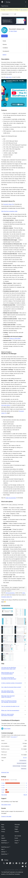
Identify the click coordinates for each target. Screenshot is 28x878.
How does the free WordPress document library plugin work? (8, 668)
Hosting (3, 829)
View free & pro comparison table (9, 211)
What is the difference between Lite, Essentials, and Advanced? (9, 701)
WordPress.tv (5, 842)
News (2, 827)
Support (4, 54)
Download (4, 35)
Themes (16, 827)
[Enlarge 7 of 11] (11, 636)
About (2, 824)
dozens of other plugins (15, 338)
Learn (2, 835)
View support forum (6, 804)
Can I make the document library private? (11, 687)
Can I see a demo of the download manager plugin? (7, 691)
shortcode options (5, 405)
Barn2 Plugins (13, 31)
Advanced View (5, 772)
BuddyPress (4, 854)
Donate (17, 840)
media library (23, 768)
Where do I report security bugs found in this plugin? (7, 715)
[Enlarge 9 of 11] (11, 645)
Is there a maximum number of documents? (11, 683)
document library (23, 760)
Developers (4, 840)
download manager (16, 765)
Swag (17, 842)
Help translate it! (23, 9)
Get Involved (18, 835)
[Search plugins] (15, 14)
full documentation (10, 593)
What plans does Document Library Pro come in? (8, 696)
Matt (3, 849)
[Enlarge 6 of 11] (25, 627)
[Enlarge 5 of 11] (11, 627)
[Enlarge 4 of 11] (25, 618)
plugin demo (9, 77)
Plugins (16, 829)
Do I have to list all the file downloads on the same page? (8, 678)
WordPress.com (5, 847)
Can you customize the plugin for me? (10, 706)
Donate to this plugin (6, 816)
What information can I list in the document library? (7, 673)
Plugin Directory (4, 6)
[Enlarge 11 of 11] (11, 654)
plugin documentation (11, 497)
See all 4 (25, 757)
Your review (4, 794)
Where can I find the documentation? (10, 710)
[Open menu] (26, 2)
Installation (5, 47)
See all (25, 794)
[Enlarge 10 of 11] (25, 645)
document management (21, 763)
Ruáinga (6, 860)
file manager (23, 765)
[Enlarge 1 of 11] (11, 609)
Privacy (3, 831)
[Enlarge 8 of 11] (25, 636)
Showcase (17, 824)
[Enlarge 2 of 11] (25, 609)
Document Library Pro (8, 204)
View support (14, 736)
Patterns (17, 831)
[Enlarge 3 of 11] (11, 618)
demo (23, 593)
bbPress (4, 851)
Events (16, 838)
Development (6, 51)
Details (4, 41)
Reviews (5, 44)
